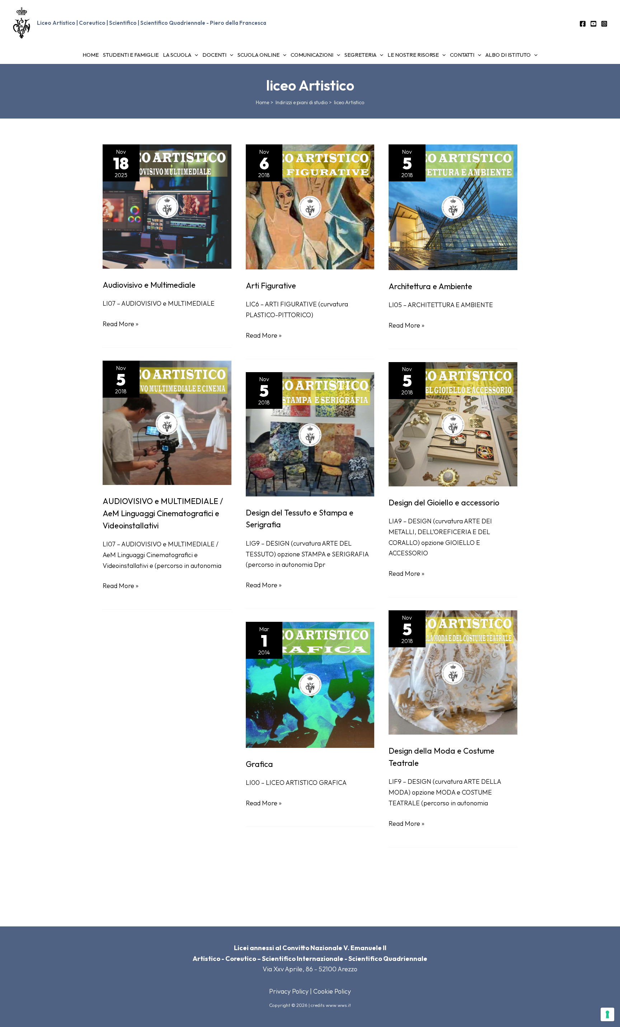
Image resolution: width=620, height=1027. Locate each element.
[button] (194, 55)
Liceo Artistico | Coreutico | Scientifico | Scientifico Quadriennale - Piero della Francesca (151, 22)
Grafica (259, 764)
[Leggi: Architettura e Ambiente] (453, 206)
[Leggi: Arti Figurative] (310, 206)
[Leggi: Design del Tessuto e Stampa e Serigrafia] (310, 433)
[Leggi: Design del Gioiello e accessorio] (453, 423)
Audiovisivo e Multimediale (149, 285)
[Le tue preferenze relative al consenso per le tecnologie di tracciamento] (607, 1014)
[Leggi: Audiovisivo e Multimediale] (167, 206)
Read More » (120, 324)
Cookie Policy (332, 991)
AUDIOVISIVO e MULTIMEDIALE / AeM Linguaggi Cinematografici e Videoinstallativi (163, 513)
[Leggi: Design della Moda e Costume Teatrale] (453, 671)
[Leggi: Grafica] (310, 684)
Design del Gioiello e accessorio (444, 503)
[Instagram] (604, 23)
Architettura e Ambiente (430, 286)
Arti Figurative (271, 286)
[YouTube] (593, 23)
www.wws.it (338, 1005)
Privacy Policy (289, 991)
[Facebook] (582, 23)
